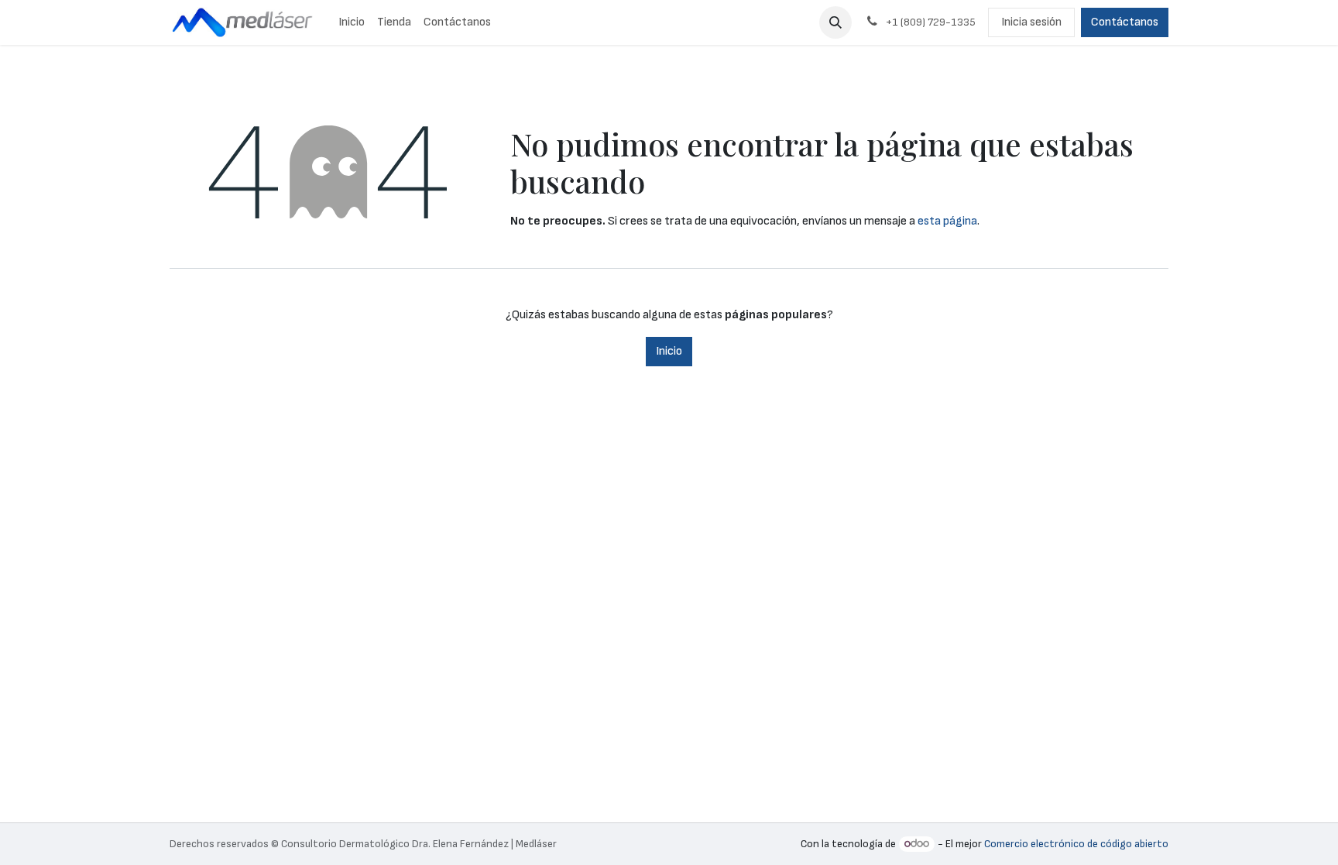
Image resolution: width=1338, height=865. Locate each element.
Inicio (669, 351)
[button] (835, 22)
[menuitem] (351, 22)
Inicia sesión (1031, 22)
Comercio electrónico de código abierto (1076, 843)
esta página (947, 221)
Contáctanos (1124, 22)
